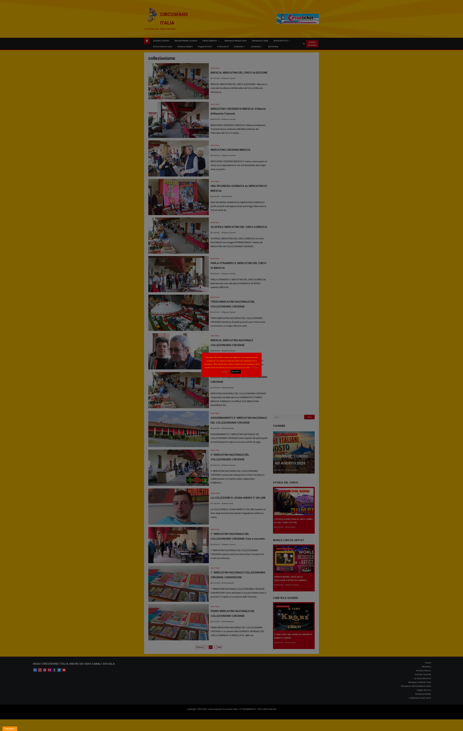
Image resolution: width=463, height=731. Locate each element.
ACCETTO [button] (235, 372)
